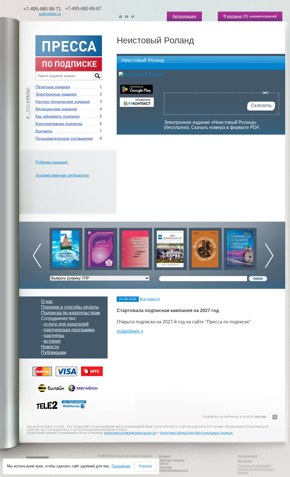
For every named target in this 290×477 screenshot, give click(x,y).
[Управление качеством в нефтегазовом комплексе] (100, 247)
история (52, 341)
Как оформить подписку (57, 116)
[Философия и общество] (205, 247)
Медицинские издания (56, 109)
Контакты (43, 131)
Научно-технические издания (62, 101)
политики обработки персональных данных (196, 432)
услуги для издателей (66, 324)
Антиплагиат (247, 456)
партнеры (54, 335)
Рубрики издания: (52, 162)
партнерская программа (69, 329)
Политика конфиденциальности (173, 468)
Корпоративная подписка (58, 123)
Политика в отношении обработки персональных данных (256, 469)
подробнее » (130, 331)
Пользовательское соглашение (64, 138)
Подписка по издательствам (70, 312)
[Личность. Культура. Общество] (135, 247)
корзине (234, 16)
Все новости (150, 299)
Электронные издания (56, 94)
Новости (50, 346)
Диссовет (245, 461)
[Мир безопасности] (170, 247)
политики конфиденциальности (130, 432)
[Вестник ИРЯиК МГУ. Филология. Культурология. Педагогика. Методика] (66, 247)
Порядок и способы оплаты (70, 307)
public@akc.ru (50, 14)
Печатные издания (52, 86)
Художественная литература (62, 175)
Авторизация (184, 16)
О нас (47, 301)
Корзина (164, 455)
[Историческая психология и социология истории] (240, 247)
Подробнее (121, 466)
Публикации (53, 352)
